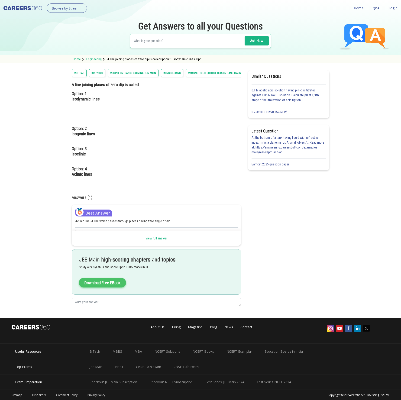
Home (358, 8)
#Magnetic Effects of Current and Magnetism (218, 73)
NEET (119, 367)
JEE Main (96, 367)
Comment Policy (67, 395)
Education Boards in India (284, 351)
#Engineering (172, 73)
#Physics (97, 73)
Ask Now (256, 41)
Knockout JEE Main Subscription (113, 382)
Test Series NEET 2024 (274, 382)
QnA (376, 8)
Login (393, 8)
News (228, 327)
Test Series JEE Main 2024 (224, 382)
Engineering (94, 59)
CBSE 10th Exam (148, 367)
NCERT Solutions (167, 351)
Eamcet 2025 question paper (271, 164)
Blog (213, 327)
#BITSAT (79, 73)
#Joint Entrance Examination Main (133, 73)
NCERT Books (203, 351)
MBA (138, 351)
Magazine (195, 327)
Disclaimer (39, 395)
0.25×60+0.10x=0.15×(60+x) (270, 112)
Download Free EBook (102, 282)
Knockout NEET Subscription (171, 382)
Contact (246, 327)
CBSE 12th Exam (186, 367)
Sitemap (17, 395)
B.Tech (95, 351)
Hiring (176, 327)
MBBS (117, 351)
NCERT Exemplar (239, 351)
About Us (158, 327)
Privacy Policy (96, 395)
